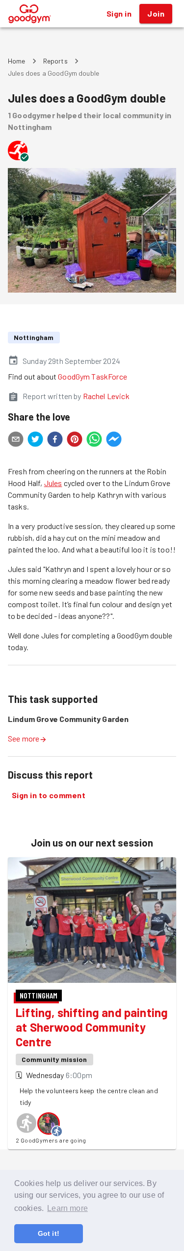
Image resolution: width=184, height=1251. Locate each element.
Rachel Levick (106, 396)
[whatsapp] (94, 440)
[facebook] (55, 440)
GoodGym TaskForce (92, 376)
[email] (16, 440)
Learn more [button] (67, 1208)
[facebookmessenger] (114, 440)
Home (17, 61)
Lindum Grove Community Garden (68, 718)
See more (23, 738)
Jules (53, 483)
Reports (55, 61)
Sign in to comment (48, 795)
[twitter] (35, 440)
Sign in (118, 13)
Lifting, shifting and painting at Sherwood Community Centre (92, 1027)
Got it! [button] (48, 1233)
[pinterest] (74, 440)
